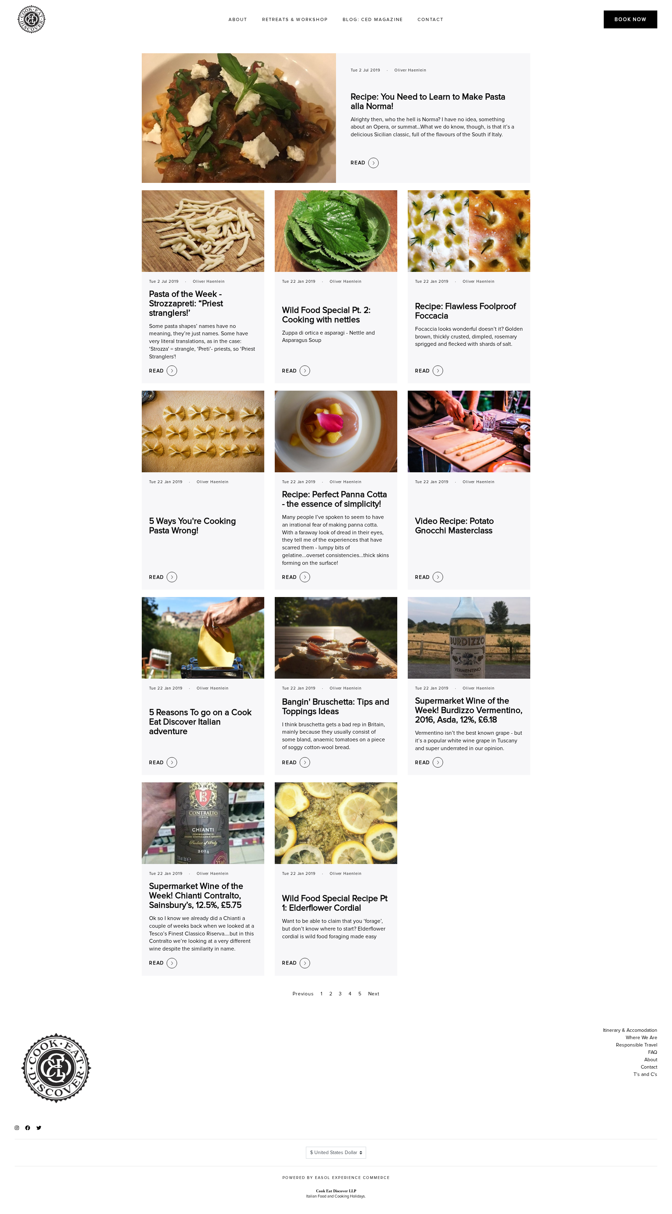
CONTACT (430, 19)
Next (374, 994)
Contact (649, 1067)
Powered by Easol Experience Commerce (336, 1177)
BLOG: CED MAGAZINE (373, 19)
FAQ (652, 1052)
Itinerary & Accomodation (630, 1030)
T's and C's (645, 1074)
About (650, 1060)
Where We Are (641, 1038)
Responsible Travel (636, 1045)
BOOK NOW (630, 19)
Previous (303, 994)
